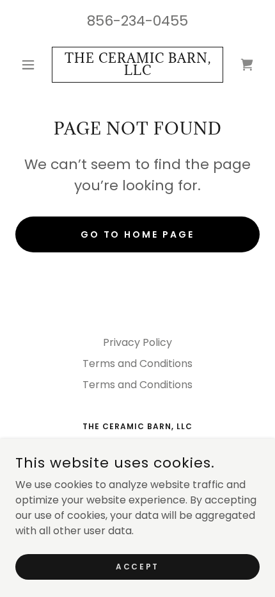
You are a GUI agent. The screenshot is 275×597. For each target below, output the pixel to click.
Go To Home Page (138, 234)
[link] (137, 65)
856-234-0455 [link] (137, 21)
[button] (33, 65)
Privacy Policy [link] (137, 342)
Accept (137, 565)
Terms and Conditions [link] (137, 363)
